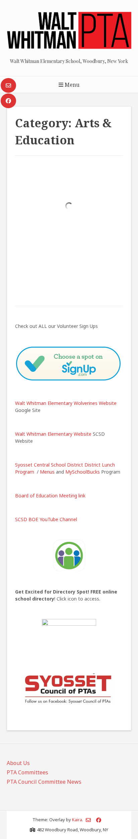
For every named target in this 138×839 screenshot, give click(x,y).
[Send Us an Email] (8, 85)
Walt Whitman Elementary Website (53, 434)
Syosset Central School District (49, 465)
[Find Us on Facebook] (8, 100)
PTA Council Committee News (44, 781)
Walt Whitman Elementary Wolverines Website (66, 403)
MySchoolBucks (82, 472)
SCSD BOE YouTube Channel (46, 519)
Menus (47, 472)
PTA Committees (27, 772)
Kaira (77, 820)
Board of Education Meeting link (50, 495)
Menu (71, 84)
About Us (18, 763)
